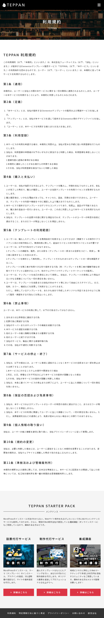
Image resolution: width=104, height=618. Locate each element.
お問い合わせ (78, 613)
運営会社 (92, 613)
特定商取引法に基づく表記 (32, 613)
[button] (99, 5)
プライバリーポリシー (58, 613)
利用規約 (11, 613)
